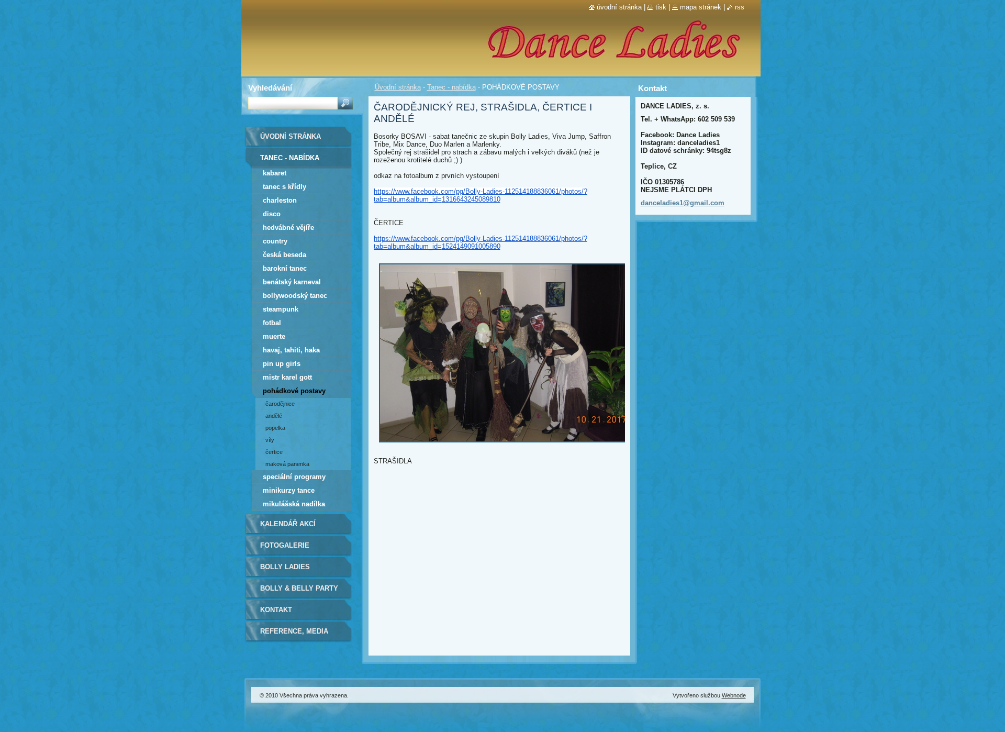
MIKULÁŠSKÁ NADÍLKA (294, 504)
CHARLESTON (280, 200)
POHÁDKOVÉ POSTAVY (294, 391)
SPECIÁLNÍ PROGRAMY (294, 477)
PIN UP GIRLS (281, 364)
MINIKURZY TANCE (289, 490)
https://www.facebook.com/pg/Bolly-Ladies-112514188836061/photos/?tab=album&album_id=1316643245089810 (480, 195)
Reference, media (294, 631)
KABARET (274, 173)
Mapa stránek (700, 7)
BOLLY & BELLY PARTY (299, 588)
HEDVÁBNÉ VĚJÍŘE (288, 227)
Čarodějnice (280, 404)
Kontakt (276, 610)
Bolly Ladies (285, 567)
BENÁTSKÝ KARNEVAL (292, 282)
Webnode (734, 695)
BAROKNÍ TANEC (285, 268)
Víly (269, 440)
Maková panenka (287, 464)
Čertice (274, 452)
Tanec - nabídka (451, 87)
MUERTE (274, 336)
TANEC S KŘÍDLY (284, 187)
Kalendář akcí (288, 524)
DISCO (272, 214)
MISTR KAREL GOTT (287, 377)
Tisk (660, 7)
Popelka (275, 428)
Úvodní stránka (398, 87)
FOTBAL (272, 323)
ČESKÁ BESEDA (284, 255)
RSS (739, 7)
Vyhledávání (270, 87)
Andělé (273, 416)
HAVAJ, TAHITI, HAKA (291, 350)
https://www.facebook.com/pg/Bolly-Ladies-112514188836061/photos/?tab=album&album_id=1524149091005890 (480, 242)
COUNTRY (275, 241)
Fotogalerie (284, 545)
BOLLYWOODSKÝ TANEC (295, 296)
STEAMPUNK (280, 309)
